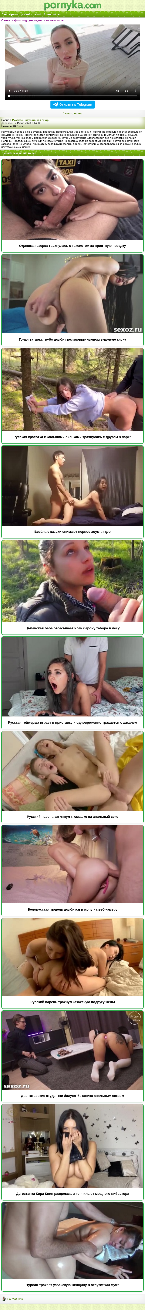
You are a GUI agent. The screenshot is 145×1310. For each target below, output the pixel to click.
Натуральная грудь (36, 119)
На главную (15, 1298)
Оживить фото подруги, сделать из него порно (33, 20)
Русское (17, 119)
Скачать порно (72, 113)
